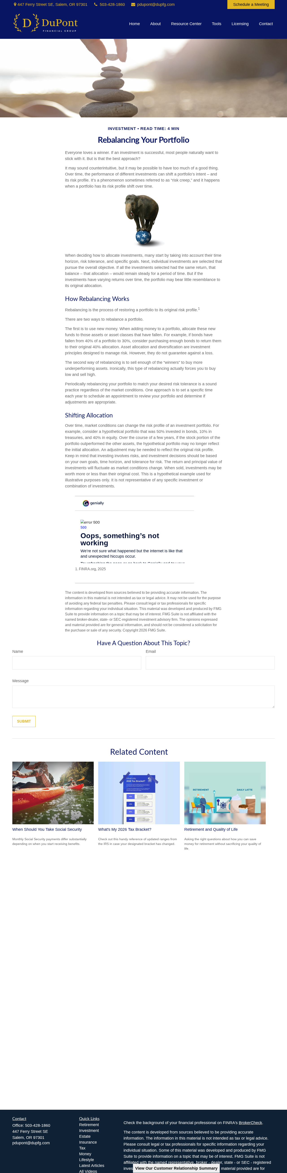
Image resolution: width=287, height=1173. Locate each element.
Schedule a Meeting (251, 4)
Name (17, 651)
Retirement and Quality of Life (211, 829)
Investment (89, 1130)
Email (151, 651)
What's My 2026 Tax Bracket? (124, 829)
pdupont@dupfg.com (156, 4)
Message (20, 681)
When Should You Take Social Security (47, 829)
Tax (82, 1148)
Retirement (89, 1125)
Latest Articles (91, 1165)
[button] (134, 24)
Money (85, 1154)
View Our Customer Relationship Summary (176, 1168)
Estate (85, 1136)
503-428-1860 (112, 4)
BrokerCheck (250, 1122)
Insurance (88, 1142)
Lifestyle (86, 1160)
